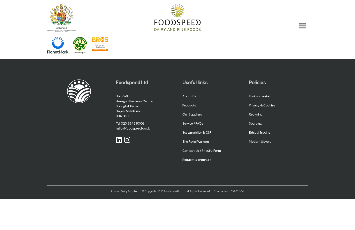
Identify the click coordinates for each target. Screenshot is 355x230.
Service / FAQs (192, 123)
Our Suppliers (192, 114)
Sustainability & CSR (196, 132)
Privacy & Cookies (262, 105)
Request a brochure (196, 160)
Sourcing (255, 123)
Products (189, 105)
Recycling (255, 114)
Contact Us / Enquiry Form (201, 150)
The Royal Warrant (195, 141)
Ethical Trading (259, 132)
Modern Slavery (260, 141)
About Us (189, 96)
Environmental (259, 96)
